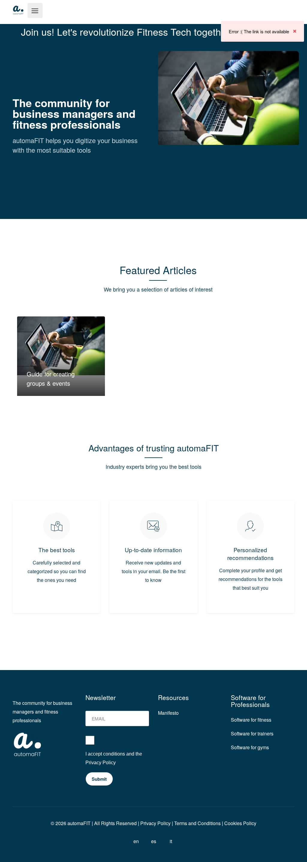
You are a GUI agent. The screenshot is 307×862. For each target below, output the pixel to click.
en (136, 841)
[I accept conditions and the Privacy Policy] (117, 743)
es (153, 841)
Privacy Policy (100, 762)
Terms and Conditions (197, 823)
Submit (99, 779)
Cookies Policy (240, 823)
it (171, 841)
